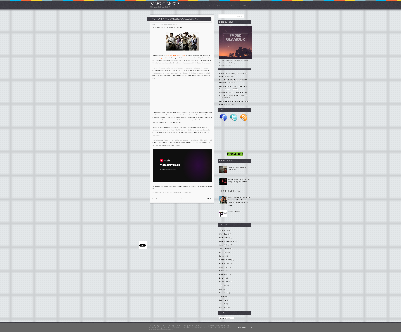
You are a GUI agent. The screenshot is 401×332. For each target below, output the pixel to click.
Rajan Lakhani (224, 237)
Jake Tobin (173, 192)
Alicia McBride (224, 263)
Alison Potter (223, 267)
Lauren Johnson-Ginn (226, 241)
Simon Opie (223, 234)
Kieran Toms (223, 274)
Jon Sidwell (223, 296)
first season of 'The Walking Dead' (175, 55)
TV (209, 6)
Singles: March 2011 (234, 211)
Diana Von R (223, 293)
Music (191, 6)
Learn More (241, 327)
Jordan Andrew (224, 245)
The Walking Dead (186, 192)
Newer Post (155, 199)
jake (168, 192)
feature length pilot (160, 58)
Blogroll (220, 6)
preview (178, 192)
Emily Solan (223, 252)
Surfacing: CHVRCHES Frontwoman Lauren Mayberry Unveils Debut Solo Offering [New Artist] (233, 95)
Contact (233, 6)
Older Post (209, 199)
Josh (220, 289)
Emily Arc (222, 278)
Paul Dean (222, 300)
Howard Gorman (224, 282)
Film (200, 6)
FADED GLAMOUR (165, 4)
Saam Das (222, 230)
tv (193, 192)
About (245, 6)
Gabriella (222, 271)
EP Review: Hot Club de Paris (230, 191)
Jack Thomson (224, 248)
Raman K (222, 256)
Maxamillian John (225, 260)
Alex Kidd (222, 304)
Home (182, 199)
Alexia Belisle (223, 307)
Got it (250, 327)
